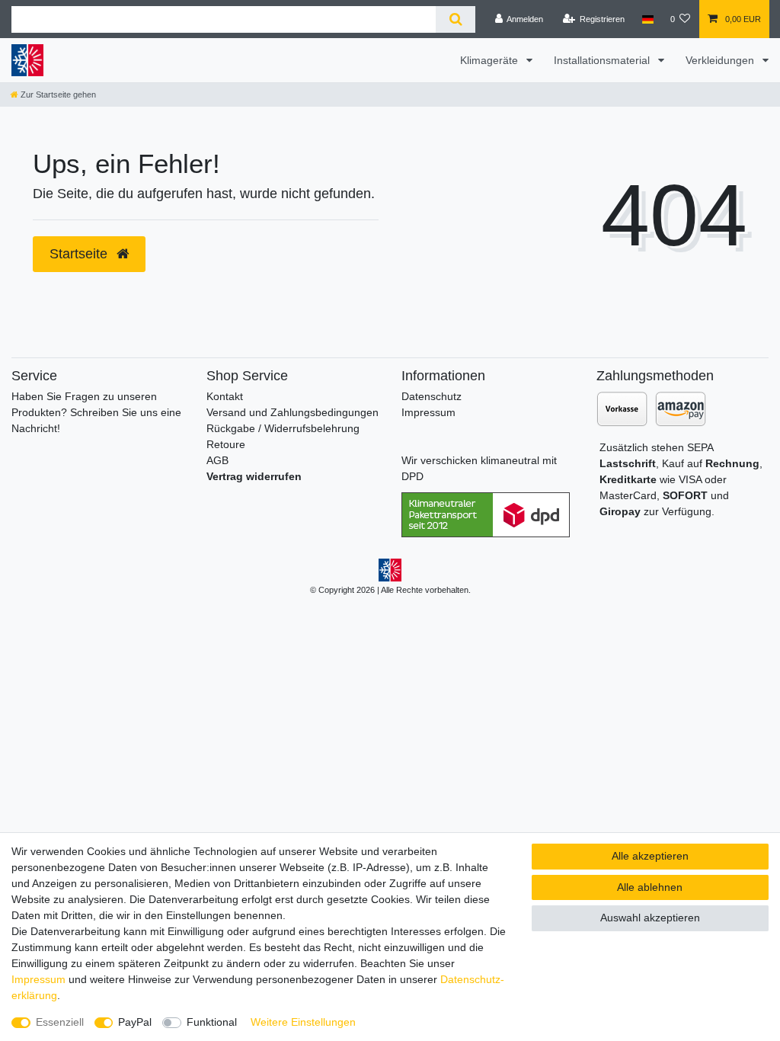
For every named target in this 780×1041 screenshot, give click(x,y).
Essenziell (60, 1022)
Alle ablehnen (649, 887)
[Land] (647, 19)
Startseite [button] (80, 253)
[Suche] (455, 19)
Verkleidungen (721, 60)
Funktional (212, 1022)
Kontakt (224, 396)
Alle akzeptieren (650, 856)
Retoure (225, 444)
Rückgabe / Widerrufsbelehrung (283, 428)
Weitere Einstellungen (303, 1022)
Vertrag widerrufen (254, 476)
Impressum (428, 412)
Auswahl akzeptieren (650, 917)
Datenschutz (431, 396)
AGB (217, 460)
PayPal (135, 1022)
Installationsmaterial (603, 60)
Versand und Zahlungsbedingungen (292, 412)
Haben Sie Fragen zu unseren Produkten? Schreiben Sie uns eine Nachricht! (96, 412)
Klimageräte (490, 60)
